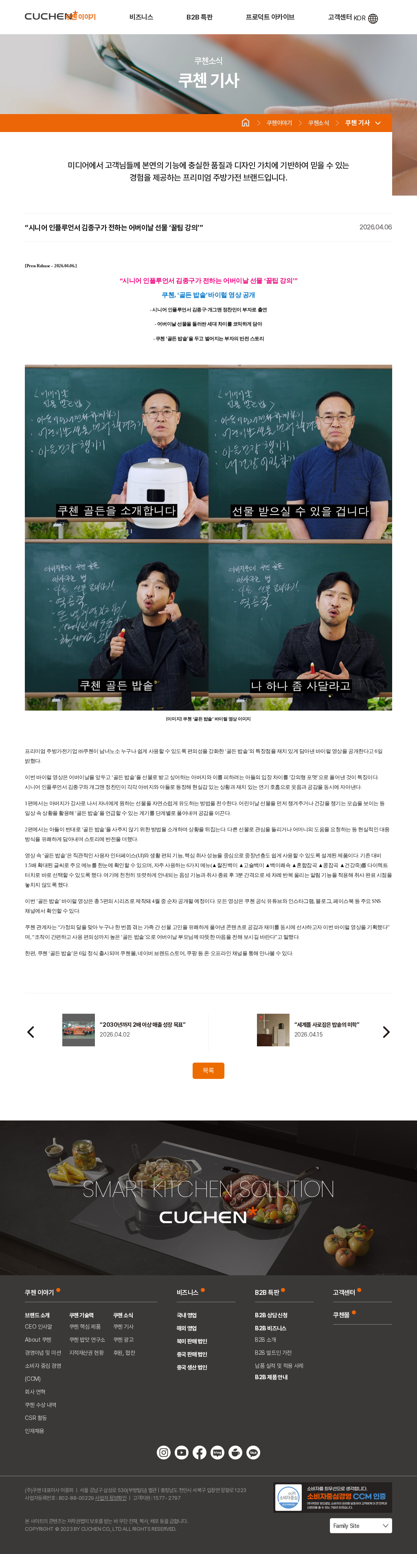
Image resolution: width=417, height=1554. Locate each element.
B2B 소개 (265, 1339)
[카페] (235, 1452)
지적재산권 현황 (86, 1352)
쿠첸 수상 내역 (40, 1405)
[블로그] (217, 1452)
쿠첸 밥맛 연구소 (87, 1339)
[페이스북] (199, 1452)
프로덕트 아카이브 (270, 17)
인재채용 (34, 1431)
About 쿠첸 (38, 1339)
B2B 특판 (200, 17)
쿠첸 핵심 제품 (85, 1326)
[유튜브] (182, 1452)
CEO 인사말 (38, 1326)
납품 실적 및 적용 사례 (279, 1366)
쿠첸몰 (341, 1315)
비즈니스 (141, 17)
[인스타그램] (164, 1452)
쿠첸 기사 (357, 123)
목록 (208, 1070)
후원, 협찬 (124, 1352)
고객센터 (340, 17)
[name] (51, 15)
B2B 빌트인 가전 (273, 1352)
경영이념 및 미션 (43, 1352)
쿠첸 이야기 (80, 17)
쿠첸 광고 (123, 1339)
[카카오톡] (253, 1452)
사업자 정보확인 (110, 1498)
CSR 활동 (35, 1418)
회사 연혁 (35, 1392)
